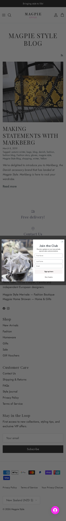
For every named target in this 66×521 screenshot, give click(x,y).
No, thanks (49, 277)
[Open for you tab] (55, 510)
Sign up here (48, 271)
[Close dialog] (62, 241)
